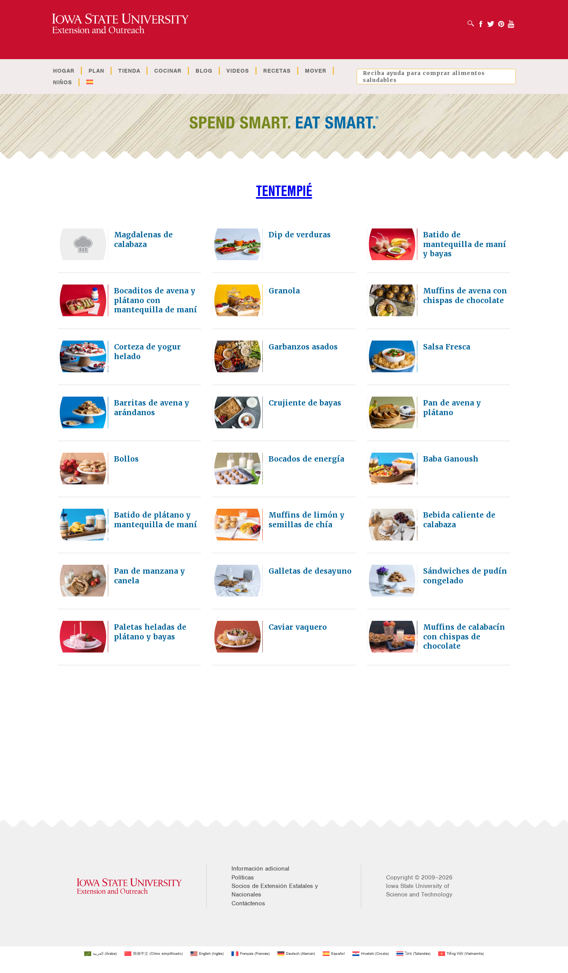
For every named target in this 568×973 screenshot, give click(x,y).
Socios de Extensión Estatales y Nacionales (274, 890)
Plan (96, 70)
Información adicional (260, 868)
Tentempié (284, 190)
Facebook (480, 21)
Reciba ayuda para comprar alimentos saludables (424, 76)
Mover (316, 70)
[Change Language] (89, 82)
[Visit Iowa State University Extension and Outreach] (129, 886)
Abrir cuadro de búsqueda (473, 21)
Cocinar (168, 70)
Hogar (64, 70)
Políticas (242, 877)
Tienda (129, 70)
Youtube (511, 21)
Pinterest (501, 21)
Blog (204, 70)
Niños (62, 82)
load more (290, 687)
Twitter (490, 21)
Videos (237, 70)
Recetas (277, 70)
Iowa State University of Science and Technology (419, 890)
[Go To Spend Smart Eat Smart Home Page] (120, 24)
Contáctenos (248, 903)
